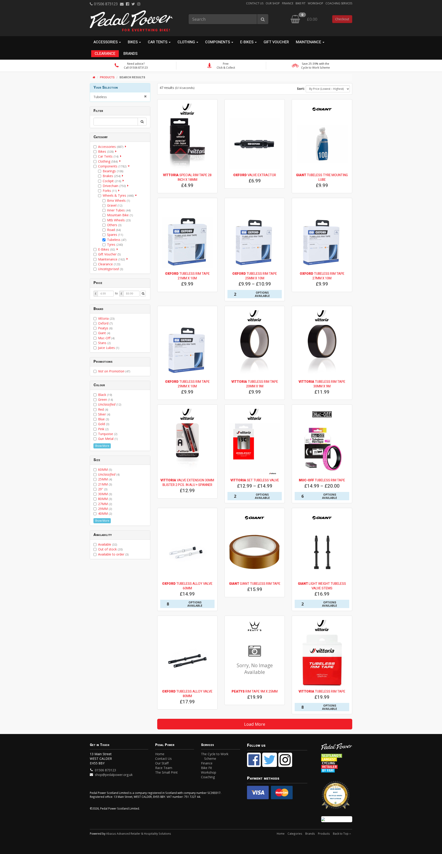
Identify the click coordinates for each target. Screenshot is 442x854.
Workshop (315, 3)
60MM (105, 469)
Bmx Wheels (118, 200)
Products (107, 77)
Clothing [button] (186, 42)
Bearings (113, 171)
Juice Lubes (108, 347)
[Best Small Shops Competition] (336, 819)
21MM (105, 484)
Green (105, 399)
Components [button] (218, 42)
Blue (103, 419)
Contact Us (254, 3)
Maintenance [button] (309, 42)
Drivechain (114, 186)
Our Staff (162, 763)
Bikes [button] (133, 42)
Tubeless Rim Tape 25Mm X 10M (254, 276)
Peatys (105, 328)
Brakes (112, 176)
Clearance (105, 53)
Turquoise (107, 434)
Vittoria (106, 318)
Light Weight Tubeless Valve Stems (322, 586)
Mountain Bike (120, 215)
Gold (103, 424)
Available (107, 544)
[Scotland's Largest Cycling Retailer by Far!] (336, 761)
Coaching (208, 777)
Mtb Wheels (119, 220)
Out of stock (110, 549)
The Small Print (166, 772)
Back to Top (341, 833)
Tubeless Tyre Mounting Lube (322, 177)
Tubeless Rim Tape (322, 480)
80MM (105, 499)
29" (103, 489)
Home (159, 754)
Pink (103, 429)
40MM (105, 513)
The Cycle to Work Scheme (214, 756)
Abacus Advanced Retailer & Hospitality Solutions (138, 833)
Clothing (108, 161)
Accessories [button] (106, 42)
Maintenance (111, 259)
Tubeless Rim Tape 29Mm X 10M (187, 384)
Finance (287, 3)
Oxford (105, 323)
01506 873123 (106, 3)
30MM (105, 494)
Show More (102, 446)
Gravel (114, 205)
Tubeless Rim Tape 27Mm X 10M (322, 276)
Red (103, 409)
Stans (104, 343)
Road (114, 230)
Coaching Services (339, 3)
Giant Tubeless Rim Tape (254, 583)
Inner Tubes (119, 210)
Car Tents (108, 156)
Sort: (301, 88)
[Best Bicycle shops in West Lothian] (336, 797)
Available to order (113, 554)
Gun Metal (108, 438)
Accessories (110, 146)
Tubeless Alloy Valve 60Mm (187, 586)
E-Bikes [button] (247, 42)
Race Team (163, 768)
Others (114, 225)
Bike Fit (300, 3)
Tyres (115, 244)
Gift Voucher (276, 42)
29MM (105, 508)
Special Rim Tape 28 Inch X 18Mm (187, 177)
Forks (110, 190)
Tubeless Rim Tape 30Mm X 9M (322, 384)
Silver (104, 414)
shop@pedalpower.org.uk (114, 774)
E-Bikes (106, 249)
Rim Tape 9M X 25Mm (255, 691)
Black (105, 394)
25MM (105, 479)
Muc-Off (106, 338)
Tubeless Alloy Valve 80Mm (187, 694)
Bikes (106, 151)
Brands (130, 53)
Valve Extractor (254, 175)
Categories (295, 833)
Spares (115, 234)
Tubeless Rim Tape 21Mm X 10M (187, 276)
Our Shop (273, 3)
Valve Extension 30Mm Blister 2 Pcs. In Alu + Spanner (187, 482)
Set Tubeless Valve (254, 480)
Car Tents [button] (158, 42)
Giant (104, 333)
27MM (105, 504)
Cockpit (112, 181)
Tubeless (100, 97)
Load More (254, 724)
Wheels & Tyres (118, 195)
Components (112, 166)
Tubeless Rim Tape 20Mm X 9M (254, 384)
